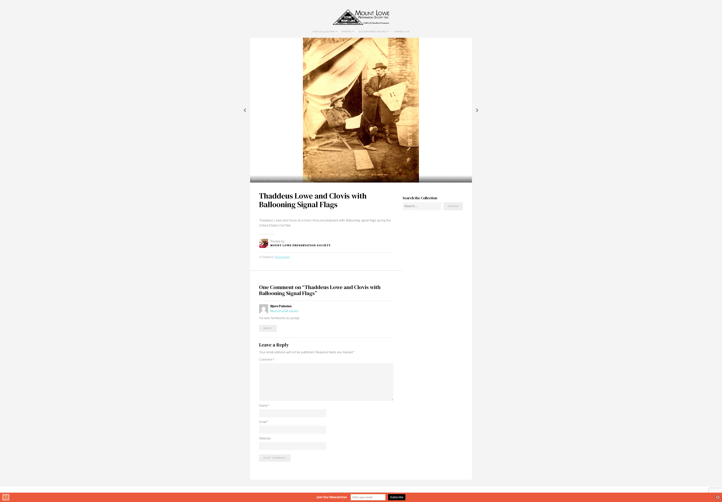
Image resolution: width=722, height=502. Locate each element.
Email (263, 422)
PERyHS (346, 31)
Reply (268, 328)
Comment (266, 359)
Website (265, 438)
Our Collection (323, 31)
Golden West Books (372, 31)
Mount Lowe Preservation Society (300, 245)
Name (264, 405)
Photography (282, 256)
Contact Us (402, 31)
